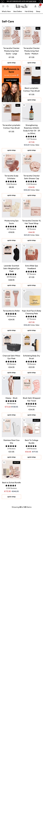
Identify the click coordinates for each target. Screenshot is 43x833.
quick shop (11, 63)
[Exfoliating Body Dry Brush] (31, 343)
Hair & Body (29, 11)
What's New (6, 11)
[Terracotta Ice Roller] (11, 298)
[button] (4, 28)
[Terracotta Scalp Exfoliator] (11, 163)
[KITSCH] (21, 6)
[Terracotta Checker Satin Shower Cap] (31, 163)
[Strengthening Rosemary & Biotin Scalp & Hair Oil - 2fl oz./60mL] (31, 112)
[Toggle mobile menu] (3, 6)
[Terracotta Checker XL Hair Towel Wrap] (31, 208)
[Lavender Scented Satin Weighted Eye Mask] (11, 253)
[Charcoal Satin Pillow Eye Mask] (11, 343)
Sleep (38, 11)
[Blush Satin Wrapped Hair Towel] (31, 385)
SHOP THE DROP (11, 80)
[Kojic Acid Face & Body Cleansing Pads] (31, 298)
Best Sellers (17, 11)
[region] (21, 1)
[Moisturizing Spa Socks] (11, 208)
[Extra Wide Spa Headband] (31, 253)
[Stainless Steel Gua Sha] (11, 427)
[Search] (7, 6)
